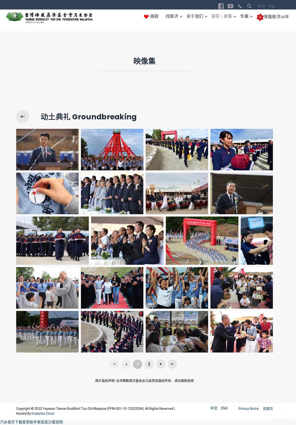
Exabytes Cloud (43, 413)
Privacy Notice (249, 408)
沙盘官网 (55, 422)
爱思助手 (29, 422)
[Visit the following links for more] (221, 6)
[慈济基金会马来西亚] (49, 18)
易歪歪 (42, 422)
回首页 (268, 408)
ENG (271, 6)
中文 (262, 6)
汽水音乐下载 (11, 422)
